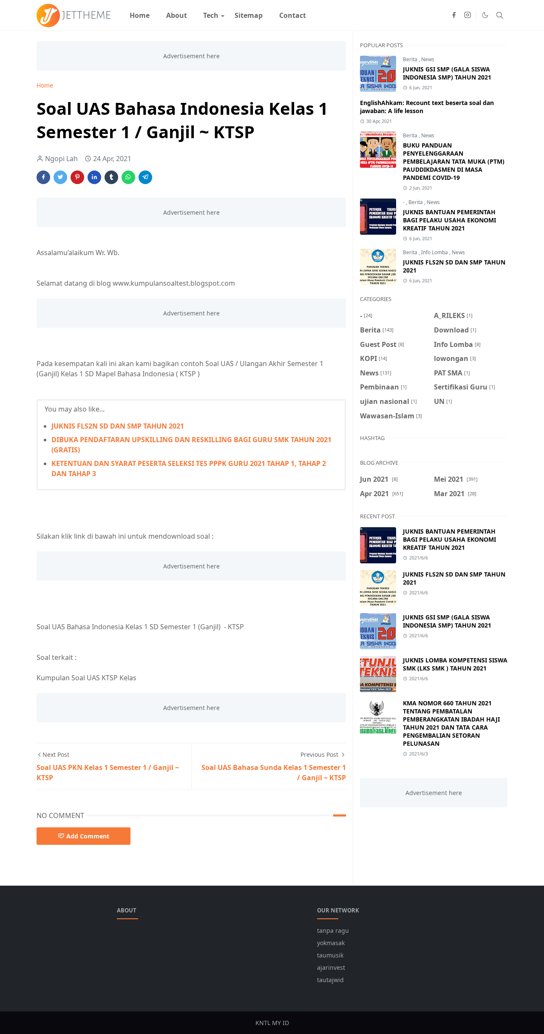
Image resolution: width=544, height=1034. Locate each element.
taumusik (330, 955)
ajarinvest (331, 967)
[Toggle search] (499, 15)
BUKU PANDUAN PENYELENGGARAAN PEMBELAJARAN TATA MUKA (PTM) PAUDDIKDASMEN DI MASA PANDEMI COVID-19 (453, 161)
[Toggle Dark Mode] (485, 15)
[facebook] (454, 15)
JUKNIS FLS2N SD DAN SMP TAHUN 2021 (117, 426)
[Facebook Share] (43, 177)
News (427, 59)
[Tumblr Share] (111, 177)
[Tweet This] (60, 177)
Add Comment (87, 836)
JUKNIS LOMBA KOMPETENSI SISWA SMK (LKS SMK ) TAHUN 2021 (455, 664)
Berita (411, 59)
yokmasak (331, 943)
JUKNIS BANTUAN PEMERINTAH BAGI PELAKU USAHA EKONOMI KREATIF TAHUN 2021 (449, 220)
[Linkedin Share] (94, 177)
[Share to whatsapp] (128, 177)
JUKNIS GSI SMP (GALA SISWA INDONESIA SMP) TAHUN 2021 (447, 73)
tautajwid (330, 980)
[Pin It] (77, 177)
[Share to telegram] (145, 177)
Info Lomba (435, 252)
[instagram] (467, 15)
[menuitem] (140, 15)
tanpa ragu (333, 930)
